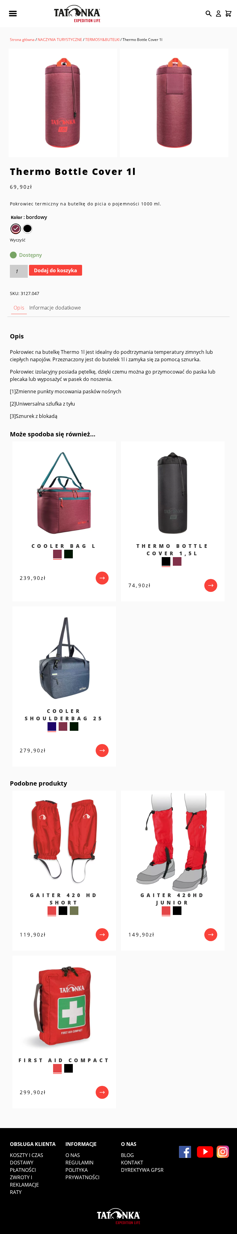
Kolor (16, 217)
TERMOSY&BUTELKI (102, 39)
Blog (127, 1155)
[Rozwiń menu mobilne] (12, 13)
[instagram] (223, 1152)
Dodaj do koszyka (55, 270)
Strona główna (22, 39)
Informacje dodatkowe (55, 307)
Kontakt (132, 1162)
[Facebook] (185, 1151)
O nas (72, 1155)
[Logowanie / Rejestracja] (218, 13)
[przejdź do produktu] (102, 578)
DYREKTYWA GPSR (142, 1170)
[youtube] (205, 1151)
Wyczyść (17, 240)
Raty (16, 1192)
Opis (19, 307)
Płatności (23, 1170)
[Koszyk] (228, 13)
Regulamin (79, 1162)
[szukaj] (208, 13)
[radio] (15, 228)
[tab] (19, 307)
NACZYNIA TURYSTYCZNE (60, 39)
